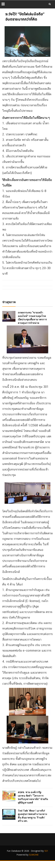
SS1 (46, 850)
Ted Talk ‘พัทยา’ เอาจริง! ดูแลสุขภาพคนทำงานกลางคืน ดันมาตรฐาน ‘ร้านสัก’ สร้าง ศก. (32, 815)
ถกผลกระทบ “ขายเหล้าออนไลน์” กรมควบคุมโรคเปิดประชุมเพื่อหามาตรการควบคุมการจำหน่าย (32, 317)
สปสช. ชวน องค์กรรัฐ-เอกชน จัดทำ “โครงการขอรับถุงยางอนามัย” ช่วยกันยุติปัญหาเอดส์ (33, 797)
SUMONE (33, 854)
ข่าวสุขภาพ (9, 302)
